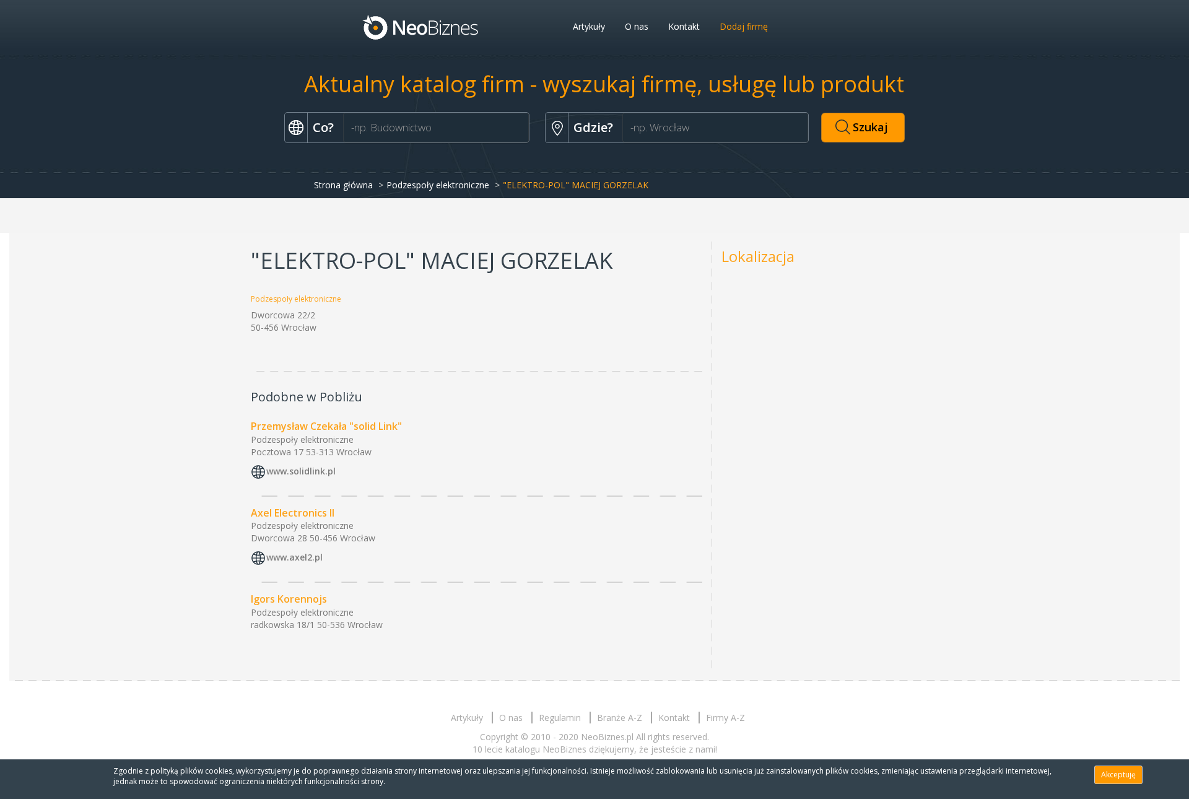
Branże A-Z (619, 717)
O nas (636, 26)
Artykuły (589, 26)
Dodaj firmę (744, 26)
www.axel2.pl (294, 558)
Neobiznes (421, 26)
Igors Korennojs (289, 599)
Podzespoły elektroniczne (437, 185)
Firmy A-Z (725, 717)
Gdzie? (593, 127)
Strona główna (343, 185)
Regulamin (560, 717)
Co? (323, 127)
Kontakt (684, 26)
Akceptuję (1118, 774)
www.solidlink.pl (301, 471)
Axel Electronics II (292, 513)
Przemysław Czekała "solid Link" (326, 426)
